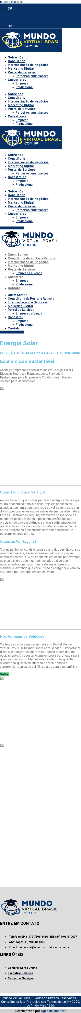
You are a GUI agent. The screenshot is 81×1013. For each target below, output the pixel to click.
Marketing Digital (21, 68)
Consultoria (16, 61)
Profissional (24, 87)
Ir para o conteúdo (11, 1)
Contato (14, 288)
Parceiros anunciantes (32, 76)
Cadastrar (15, 277)
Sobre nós (15, 57)
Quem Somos (18, 254)
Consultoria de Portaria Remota (31, 258)
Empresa (22, 83)
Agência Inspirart (53, 1011)
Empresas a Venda (29, 273)
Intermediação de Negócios (28, 65)
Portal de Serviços (22, 72)
